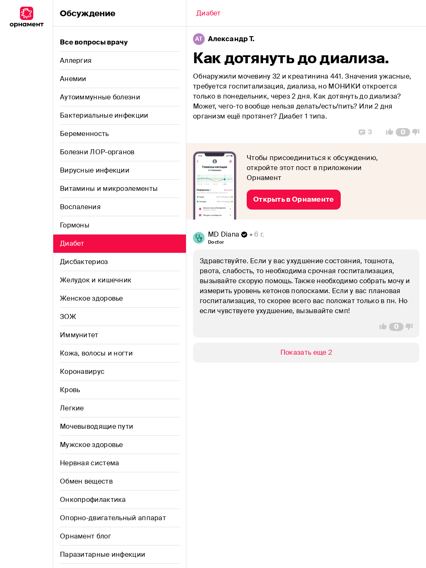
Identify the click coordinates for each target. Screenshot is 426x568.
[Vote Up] (387, 132)
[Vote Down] (418, 132)
